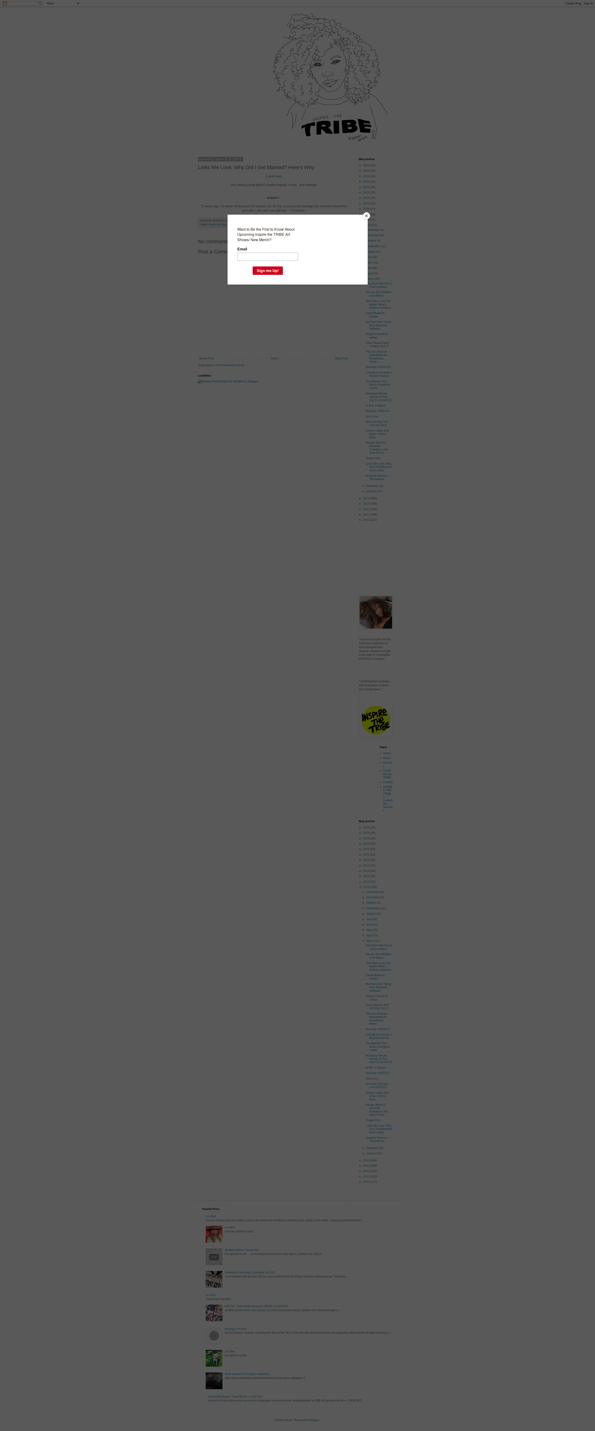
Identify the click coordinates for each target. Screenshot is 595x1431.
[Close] (366, 215)
